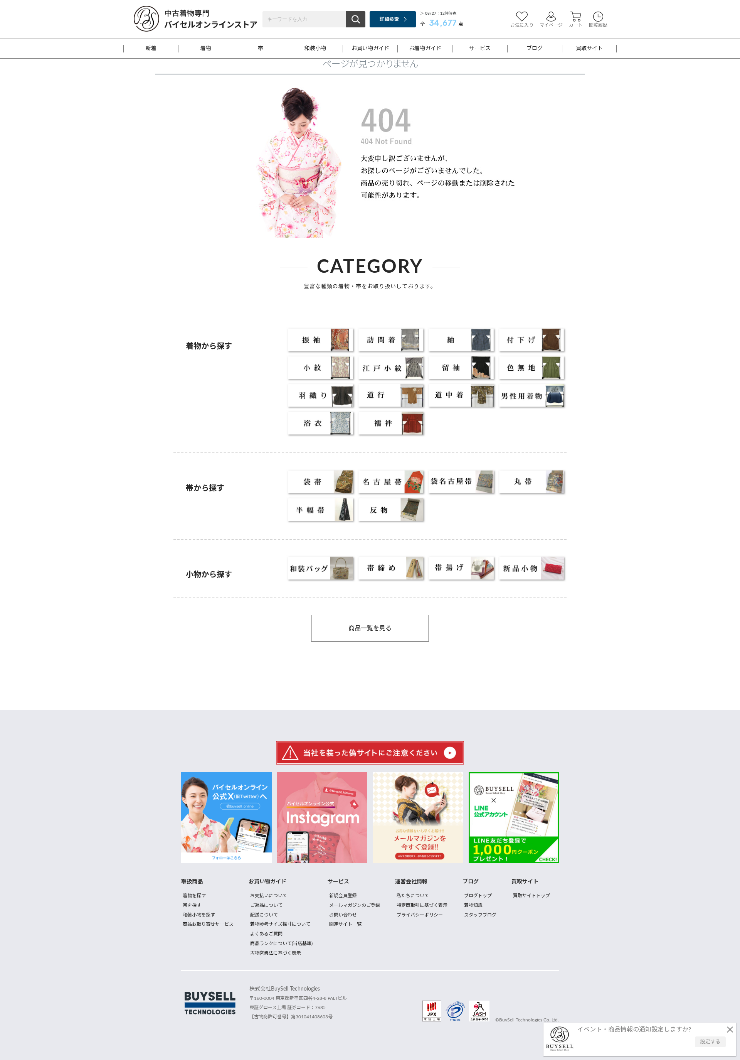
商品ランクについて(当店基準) (281, 943)
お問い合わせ (343, 915)
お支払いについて (268, 895)
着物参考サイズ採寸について (280, 924)
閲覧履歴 (598, 25)
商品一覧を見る (370, 628)
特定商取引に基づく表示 (422, 905)
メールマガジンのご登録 (354, 905)
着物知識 (473, 905)
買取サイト (589, 48)
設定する (710, 1042)
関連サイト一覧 (345, 924)
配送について (264, 915)
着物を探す (194, 895)
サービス (480, 48)
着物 (205, 48)
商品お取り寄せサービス (208, 924)
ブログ (534, 48)
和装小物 (315, 48)
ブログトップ (478, 895)
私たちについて (413, 895)
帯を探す (192, 905)
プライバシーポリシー (420, 915)
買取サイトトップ (531, 895)
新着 (151, 48)
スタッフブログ (480, 915)
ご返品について (266, 905)
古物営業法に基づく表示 (275, 953)
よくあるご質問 (266, 934)
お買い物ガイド (370, 48)
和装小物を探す (199, 915)
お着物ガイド (425, 48)
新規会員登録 (343, 895)
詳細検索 (389, 19)
